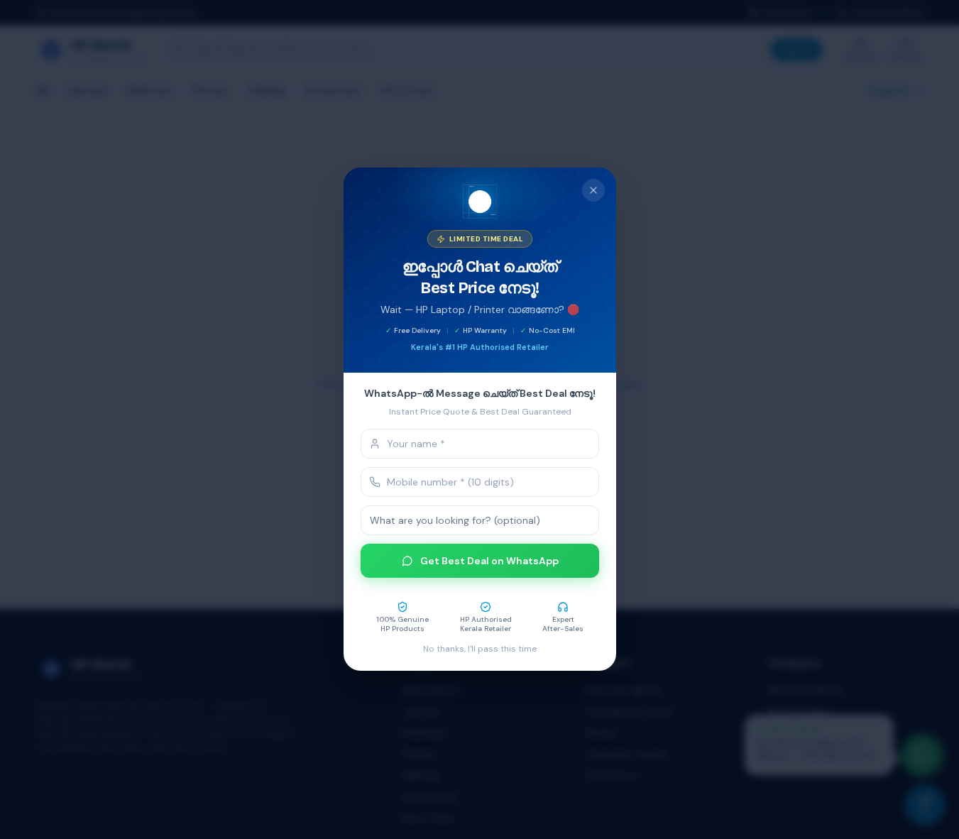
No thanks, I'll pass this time (480, 649)
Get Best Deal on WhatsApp (489, 561)
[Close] (593, 190)
